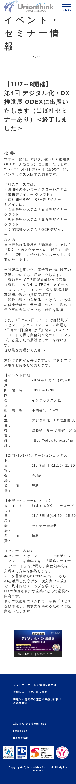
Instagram (21, 737)
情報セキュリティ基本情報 (30, 692)
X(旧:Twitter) (23, 723)
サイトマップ (21, 685)
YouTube (40, 723)
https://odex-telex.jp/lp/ (52, 440)
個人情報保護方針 (45, 685)
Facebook (20, 730)
